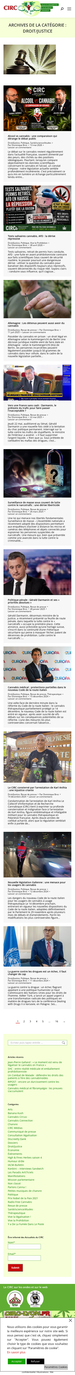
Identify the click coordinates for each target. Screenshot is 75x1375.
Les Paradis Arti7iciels (20, 1172)
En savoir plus (16, 1352)
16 (56, 1021)
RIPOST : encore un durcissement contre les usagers (33, 1083)
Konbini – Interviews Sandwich (26, 1168)
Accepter (17, 1361)
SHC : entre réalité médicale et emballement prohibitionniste (34, 1070)
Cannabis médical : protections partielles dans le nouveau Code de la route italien (37, 689)
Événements (15, 1153)
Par (17, 145)
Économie (13, 1150)
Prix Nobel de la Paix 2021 (23, 1198)
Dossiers (13, 1142)
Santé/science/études (40, 142)
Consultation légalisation (22, 1135)
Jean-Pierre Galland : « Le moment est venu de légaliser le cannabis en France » (35, 1063)
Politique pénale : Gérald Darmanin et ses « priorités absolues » (33, 601)
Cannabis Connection (20, 1120)
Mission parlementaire (21, 1179)
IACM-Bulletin (16, 1165)
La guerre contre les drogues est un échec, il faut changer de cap (37, 973)
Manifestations (16, 1176)
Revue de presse (29, 329)
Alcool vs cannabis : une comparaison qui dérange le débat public (32, 137)
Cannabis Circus (17, 1116)
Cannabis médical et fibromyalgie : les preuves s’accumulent (35, 1090)
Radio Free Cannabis (20, 1202)
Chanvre (13, 1124)
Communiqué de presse (22, 1131)
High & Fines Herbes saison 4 (25, 1157)
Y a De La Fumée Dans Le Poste (26, 1224)
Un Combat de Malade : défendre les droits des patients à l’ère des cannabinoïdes (35, 1077)
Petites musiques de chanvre (25, 1190)
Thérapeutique (54, 694)
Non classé (14, 1183)
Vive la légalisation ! (19, 1216)
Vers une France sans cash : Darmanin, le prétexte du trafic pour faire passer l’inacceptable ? (32, 408)
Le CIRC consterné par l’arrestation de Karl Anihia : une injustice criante (37, 789)
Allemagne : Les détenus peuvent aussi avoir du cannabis (36, 324)
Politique (25, 142)
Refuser (35, 1361)
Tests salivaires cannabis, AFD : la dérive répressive (31, 237)
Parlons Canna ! (17, 1187)
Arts (10, 1109)
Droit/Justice (14, 142)
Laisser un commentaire (19, 147)
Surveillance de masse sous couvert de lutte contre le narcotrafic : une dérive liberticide (34, 504)
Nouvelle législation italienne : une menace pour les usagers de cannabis (37, 884)
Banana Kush (15, 1113)
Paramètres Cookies (56, 1367)
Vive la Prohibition (38, 242)
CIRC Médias (15, 1128)
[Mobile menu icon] (69, 9)
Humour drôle (16, 1161)
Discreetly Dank (17, 1139)
